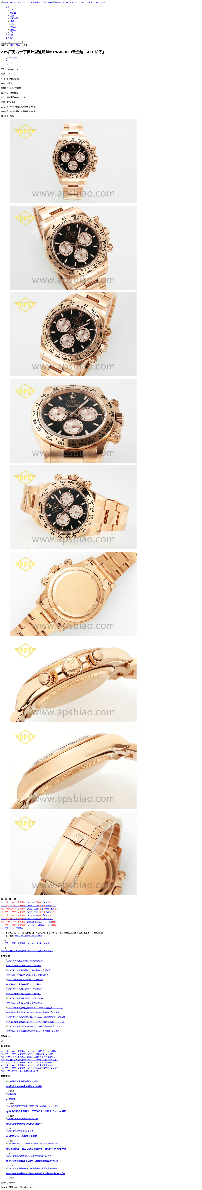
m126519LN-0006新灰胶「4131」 (29, 922)
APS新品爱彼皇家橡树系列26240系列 (24, 1086)
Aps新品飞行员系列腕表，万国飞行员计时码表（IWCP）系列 (36, 1111)
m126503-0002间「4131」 (27, 915)
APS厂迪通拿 (17, 928)
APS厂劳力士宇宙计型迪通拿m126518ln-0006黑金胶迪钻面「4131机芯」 (30, 1068)
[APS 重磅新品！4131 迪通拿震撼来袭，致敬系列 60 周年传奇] (32, 1144)
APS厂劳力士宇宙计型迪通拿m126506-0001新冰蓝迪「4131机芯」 (28, 1054)
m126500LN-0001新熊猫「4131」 (29, 925)
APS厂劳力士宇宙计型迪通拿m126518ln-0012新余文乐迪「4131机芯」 (29, 1060)
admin (15, 58)
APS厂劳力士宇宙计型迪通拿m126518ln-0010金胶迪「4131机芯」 (28, 1063)
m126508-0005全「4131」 (27, 919)
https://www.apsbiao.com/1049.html (28, 936)
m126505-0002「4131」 (27, 902)
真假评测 (9, 38)
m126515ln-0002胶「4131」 (28, 912)
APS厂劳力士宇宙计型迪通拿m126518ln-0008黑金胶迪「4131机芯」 (28, 1065)
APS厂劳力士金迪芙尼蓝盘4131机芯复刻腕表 (19, 1071)
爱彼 (12, 32)
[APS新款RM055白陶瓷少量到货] (19, 1131)
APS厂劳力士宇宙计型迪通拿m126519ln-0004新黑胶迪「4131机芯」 (28, 1057)
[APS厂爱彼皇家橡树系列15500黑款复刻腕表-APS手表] (28, 1156)
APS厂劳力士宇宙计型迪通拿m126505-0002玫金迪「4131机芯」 (27, 951)
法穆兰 (13, 30)
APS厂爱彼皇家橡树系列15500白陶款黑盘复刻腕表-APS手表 (35, 1173)
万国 (12, 16)
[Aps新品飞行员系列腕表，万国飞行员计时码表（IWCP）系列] (32, 1106)
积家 (12, 24)
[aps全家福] (11, 1094)
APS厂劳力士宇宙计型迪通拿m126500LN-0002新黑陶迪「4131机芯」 (29, 1051)
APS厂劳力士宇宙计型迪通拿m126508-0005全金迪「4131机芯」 (27, 943)
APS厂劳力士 (6, 928)
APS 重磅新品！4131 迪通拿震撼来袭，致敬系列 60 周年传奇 (36, 1149)
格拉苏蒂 (14, 18)
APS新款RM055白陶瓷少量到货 (21, 1136)
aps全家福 (11, 1099)
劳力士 (13, 13)
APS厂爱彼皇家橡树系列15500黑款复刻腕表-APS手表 (32, 1161)
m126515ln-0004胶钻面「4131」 (30, 909)
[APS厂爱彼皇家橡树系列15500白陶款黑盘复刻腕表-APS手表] (31, 1168)
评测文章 (9, 35)
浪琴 (12, 21)
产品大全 (9, 10)
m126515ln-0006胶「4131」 (28, 906)
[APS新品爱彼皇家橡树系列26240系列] (22, 1081)
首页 (7, 7)
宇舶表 (13, 27)
